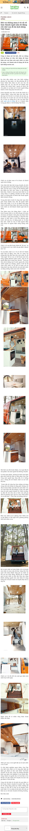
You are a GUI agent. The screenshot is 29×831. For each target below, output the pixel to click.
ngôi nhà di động (9, 101)
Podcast (6, 13)
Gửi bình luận (6, 813)
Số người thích (16, 820)
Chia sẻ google (15, 803)
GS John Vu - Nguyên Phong (18, 13)
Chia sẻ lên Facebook (10, 52)
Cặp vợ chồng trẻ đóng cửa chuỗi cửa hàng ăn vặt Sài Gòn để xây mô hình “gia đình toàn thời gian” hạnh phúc (14, 73)
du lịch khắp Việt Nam (16, 798)
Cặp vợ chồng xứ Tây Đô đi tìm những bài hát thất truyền (14, 69)
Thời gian (9, 820)
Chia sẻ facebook (5, 803)
